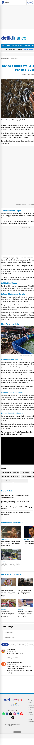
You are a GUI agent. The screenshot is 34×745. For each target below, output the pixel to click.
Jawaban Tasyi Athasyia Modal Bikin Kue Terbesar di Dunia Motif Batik (8, 614)
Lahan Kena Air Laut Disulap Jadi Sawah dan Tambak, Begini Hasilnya (15, 496)
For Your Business (9, 49)
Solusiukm (14, 58)
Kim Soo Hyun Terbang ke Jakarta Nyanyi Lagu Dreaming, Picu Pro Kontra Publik (25, 614)
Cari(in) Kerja (28, 49)
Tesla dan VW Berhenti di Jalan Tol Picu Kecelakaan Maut (10, 565)
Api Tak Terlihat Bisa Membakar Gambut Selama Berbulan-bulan (25, 592)
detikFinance (5, 58)
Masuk (30, 2)
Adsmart (19, 49)
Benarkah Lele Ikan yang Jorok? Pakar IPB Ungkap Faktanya (16, 507)
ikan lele (16, 472)
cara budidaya (26, 476)
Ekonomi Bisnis (17, 45)
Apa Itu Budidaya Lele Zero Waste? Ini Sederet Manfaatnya (15, 513)
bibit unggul (15, 476)
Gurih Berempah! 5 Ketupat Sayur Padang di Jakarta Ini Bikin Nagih (8, 592)
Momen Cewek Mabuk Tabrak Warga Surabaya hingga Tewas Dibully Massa (10, 543)
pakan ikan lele (7, 481)
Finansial (27, 45)
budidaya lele (6, 472)
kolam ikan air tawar (21, 481)
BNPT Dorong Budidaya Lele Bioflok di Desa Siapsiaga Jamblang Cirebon (15, 502)
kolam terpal (25, 472)
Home (8, 45)
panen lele (5, 476)
